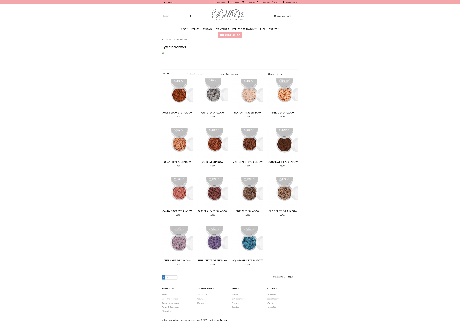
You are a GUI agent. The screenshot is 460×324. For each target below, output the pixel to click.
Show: (271, 74)
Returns (200, 299)
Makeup (195, 29)
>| (175, 277)
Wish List (270, 303)
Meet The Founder (170, 299)
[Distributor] (283, 2)
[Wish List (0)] (243, 2)
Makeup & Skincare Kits (244, 29)
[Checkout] (272, 2)
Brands (235, 295)
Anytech (224, 320)
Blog (263, 29)
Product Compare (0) (196, 74)
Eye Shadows (181, 39)
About (184, 29)
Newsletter (272, 307)
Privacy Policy (167, 311)
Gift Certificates (239, 299)
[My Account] (229, 2)
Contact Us (202, 295)
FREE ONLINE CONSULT (230, 35)
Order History (273, 299)
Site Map (201, 303)
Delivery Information (170, 303)
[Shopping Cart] (257, 2)
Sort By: (225, 74)
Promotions (222, 29)
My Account (272, 295)
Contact (274, 29)
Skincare (207, 29)
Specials (235, 307)
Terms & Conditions (170, 307)
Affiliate (235, 303)
